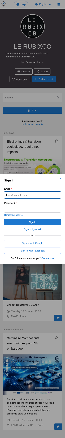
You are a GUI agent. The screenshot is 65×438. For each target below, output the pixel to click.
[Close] (60, 178)
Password (10, 203)
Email (8, 188)
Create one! (47, 258)
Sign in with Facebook (32, 250)
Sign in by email (32, 229)
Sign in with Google (32, 243)
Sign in (32, 222)
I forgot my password (14, 215)
